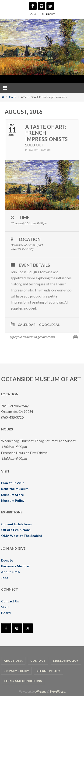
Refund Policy (48, 671)
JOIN (32, 14)
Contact (38, 660)
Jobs (4, 578)
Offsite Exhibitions (16, 530)
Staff (5, 607)
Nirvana (40, 691)
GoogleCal (49, 325)
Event (12, 97)
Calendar (26, 325)
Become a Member (15, 566)
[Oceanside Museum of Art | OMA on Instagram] (17, 628)
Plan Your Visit (12, 483)
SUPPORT (48, 14)
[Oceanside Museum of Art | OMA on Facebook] (6, 628)
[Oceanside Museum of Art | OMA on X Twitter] (28, 628)
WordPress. (58, 691)
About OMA (10, 572)
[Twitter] (50, 6)
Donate (7, 560)
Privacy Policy (16, 671)
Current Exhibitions (16, 524)
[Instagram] (41, 6)
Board (6, 613)
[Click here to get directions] (75, 337)
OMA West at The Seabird (21, 536)
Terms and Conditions (23, 681)
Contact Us (10, 601)
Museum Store (12, 495)
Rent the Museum (14, 489)
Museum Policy (12, 500)
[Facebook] (33, 6)
